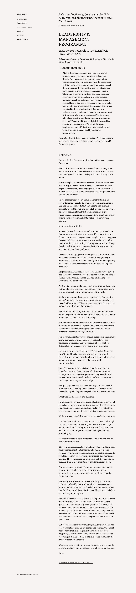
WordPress (35, 574)
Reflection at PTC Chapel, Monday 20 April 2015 (76, 563)
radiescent (21, 14)
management (66, 25)
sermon (74, 25)
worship (81, 25)
